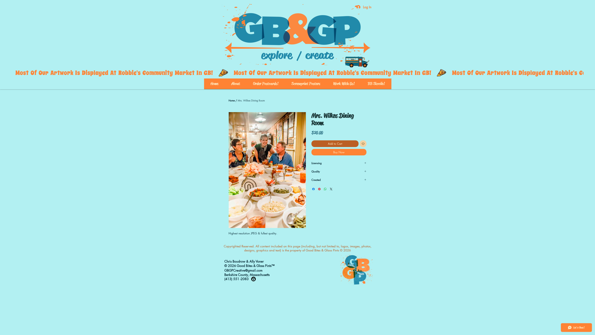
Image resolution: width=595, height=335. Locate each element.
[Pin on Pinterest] (319, 189)
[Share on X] (331, 189)
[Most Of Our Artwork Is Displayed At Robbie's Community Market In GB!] (297, 72)
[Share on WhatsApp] (325, 189)
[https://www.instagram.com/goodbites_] (253, 279)
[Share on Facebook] (313, 189)
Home (232, 100)
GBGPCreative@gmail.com (243, 270)
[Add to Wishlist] (363, 143)
